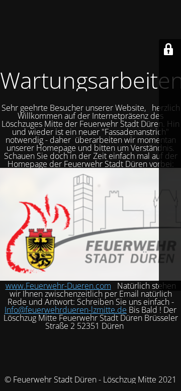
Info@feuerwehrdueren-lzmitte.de (66, 309)
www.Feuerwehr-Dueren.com (58, 285)
